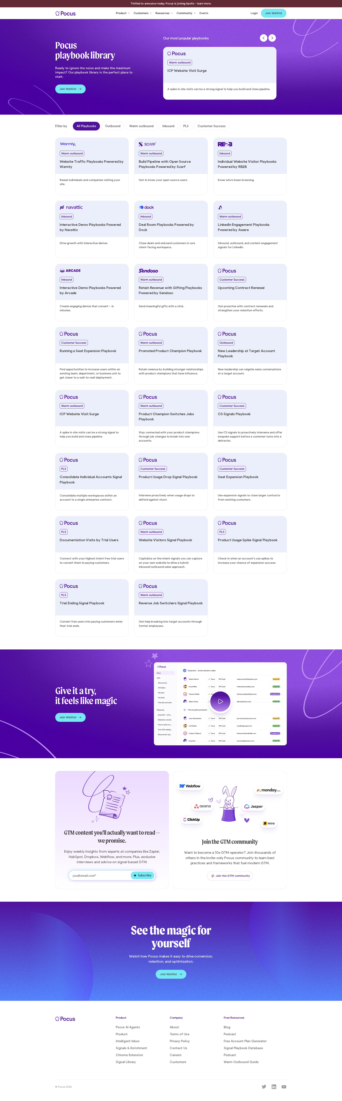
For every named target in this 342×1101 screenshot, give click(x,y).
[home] (66, 13)
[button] (122, 13)
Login (254, 13)
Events (204, 13)
